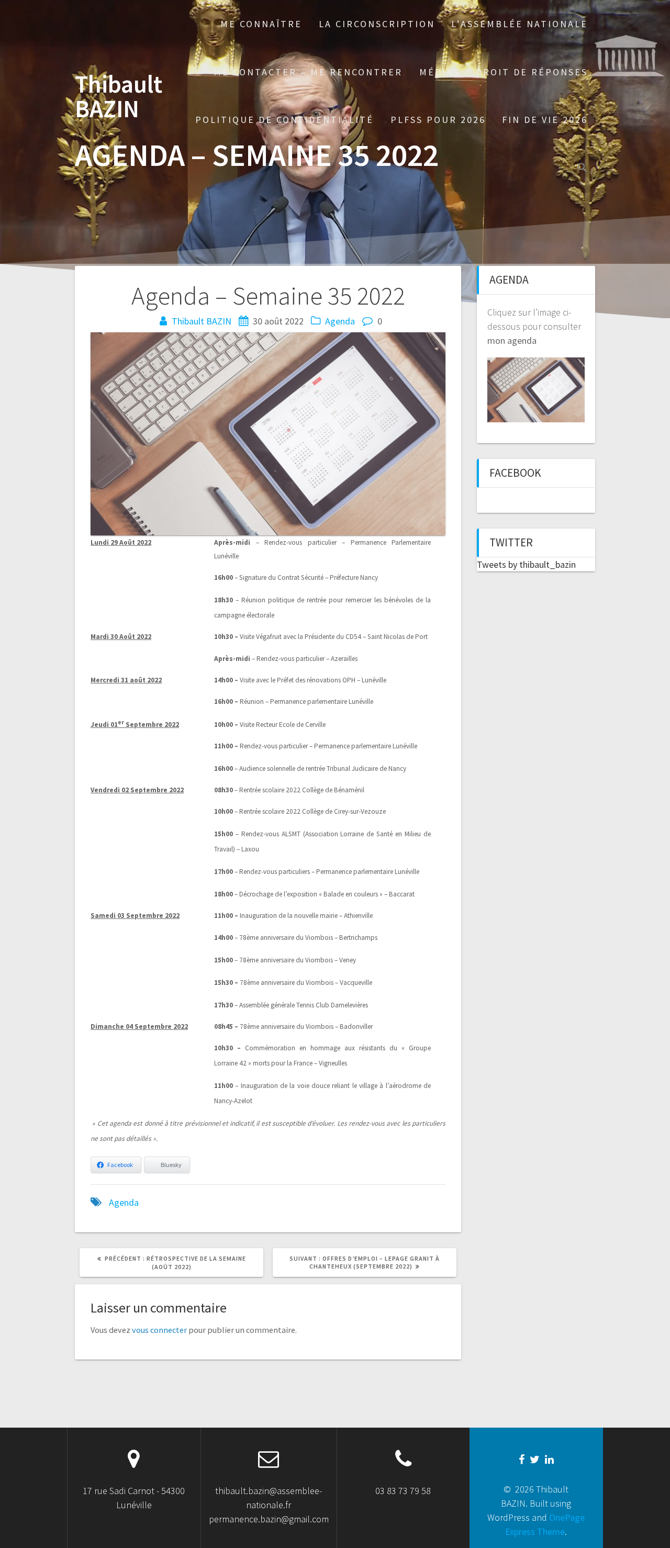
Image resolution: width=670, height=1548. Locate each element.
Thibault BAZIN (118, 96)
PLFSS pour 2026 (438, 120)
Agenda (340, 321)
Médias (439, 72)
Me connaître (261, 24)
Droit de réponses (532, 72)
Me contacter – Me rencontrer (308, 72)
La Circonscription (377, 24)
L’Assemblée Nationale (519, 24)
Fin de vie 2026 (545, 120)
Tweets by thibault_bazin (526, 564)
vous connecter (159, 1330)
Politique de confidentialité (284, 120)
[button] (582, 169)
